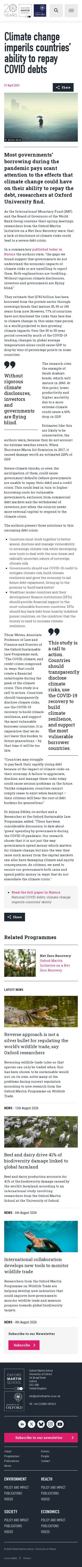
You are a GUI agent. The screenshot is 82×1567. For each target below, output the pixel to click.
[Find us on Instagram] (50, 1424)
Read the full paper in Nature (36, 892)
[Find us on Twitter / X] (31, 1424)
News (7, 1465)
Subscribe (22, 1345)
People (45, 1456)
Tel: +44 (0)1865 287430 (42, 1403)
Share (66, 87)
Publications (11, 1461)
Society (10, 1511)
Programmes (12, 1456)
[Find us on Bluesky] (41, 1424)
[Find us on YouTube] (60, 1424)
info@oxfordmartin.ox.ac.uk (44, 1396)
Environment (15, 1479)
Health (46, 1479)
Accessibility (10, 1558)
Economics (50, 1511)
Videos (8, 1499)
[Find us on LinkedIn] (22, 1424)
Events (45, 1451)
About (7, 1451)
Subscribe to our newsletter (38, 1437)
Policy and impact (16, 1487)
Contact (45, 1461)
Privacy (27, 1558)
